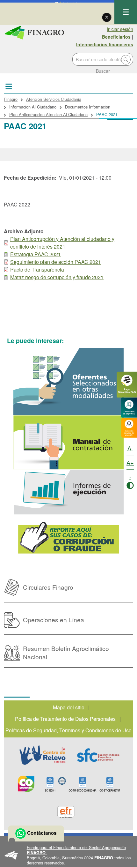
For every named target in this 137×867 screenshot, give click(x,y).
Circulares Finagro (48, 587)
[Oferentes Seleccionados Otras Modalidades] (68, 381)
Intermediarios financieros (104, 44)
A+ (130, 462)
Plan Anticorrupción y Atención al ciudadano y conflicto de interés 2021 (62, 242)
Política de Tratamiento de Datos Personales (65, 718)
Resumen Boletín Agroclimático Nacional (66, 652)
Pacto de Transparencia (37, 269)
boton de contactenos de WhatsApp (36, 833)
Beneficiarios (116, 37)
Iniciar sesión (120, 29)
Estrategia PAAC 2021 (35, 254)
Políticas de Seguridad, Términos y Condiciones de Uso (68, 730)
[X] (107, 17)
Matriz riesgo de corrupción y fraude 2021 (57, 277)
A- (130, 448)
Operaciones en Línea (53, 619)
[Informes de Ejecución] (68, 492)
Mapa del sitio (68, 707)
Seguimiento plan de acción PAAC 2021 (55, 261)
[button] (68, 855)
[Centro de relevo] (42, 755)
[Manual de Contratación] (68, 442)
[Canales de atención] (129, 427)
